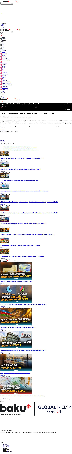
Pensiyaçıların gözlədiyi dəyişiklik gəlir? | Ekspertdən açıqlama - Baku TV (21, 158)
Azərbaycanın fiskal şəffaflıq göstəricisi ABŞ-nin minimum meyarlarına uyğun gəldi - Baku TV (22, 395)
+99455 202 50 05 (6, 445)
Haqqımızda (5, 448)
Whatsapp (2, 24)
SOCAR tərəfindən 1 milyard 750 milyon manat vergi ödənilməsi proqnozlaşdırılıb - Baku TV (19, 147)
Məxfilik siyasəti (6, 449)
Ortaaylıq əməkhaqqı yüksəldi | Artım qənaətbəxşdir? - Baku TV (15, 373)
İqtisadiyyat (18, 99)
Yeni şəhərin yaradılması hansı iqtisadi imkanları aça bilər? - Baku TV (20, 169)
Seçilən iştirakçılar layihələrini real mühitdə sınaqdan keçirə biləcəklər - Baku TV (17, 145)
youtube (4, 102)
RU (3, 27)
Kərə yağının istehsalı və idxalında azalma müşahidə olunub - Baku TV (20, 180)
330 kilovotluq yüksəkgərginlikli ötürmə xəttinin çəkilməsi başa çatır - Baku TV (23, 223)
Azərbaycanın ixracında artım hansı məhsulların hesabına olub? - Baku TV (22, 256)
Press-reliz (4, 450)
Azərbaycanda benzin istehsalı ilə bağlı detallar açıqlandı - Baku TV (20, 245)
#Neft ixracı (2, 129)
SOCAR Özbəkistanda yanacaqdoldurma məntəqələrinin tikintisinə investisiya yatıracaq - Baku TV (20, 146)
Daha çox (2, 401)
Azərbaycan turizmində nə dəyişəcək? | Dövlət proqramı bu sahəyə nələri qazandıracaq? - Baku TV (29, 212)
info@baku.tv (5, 444)
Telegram (2, 25)
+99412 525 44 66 (6, 446)
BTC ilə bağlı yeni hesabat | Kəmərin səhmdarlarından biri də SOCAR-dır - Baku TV (18, 148)
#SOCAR (2, 128)
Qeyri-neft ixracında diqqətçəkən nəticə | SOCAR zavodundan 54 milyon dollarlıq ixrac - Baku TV (20, 149)
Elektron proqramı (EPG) (7, 451)
